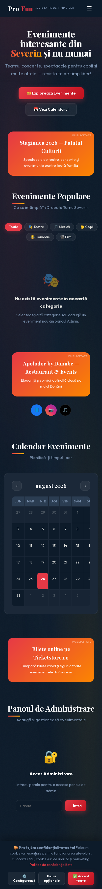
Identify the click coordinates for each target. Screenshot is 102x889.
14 (65, 545)
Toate (13, 227)
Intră (77, 805)
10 (18, 545)
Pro (41, 8)
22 (77, 562)
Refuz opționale (52, 878)
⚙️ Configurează (24, 878)
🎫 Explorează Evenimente (51, 93)
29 (78, 579)
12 (43, 545)
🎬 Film (66, 237)
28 (65, 579)
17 (18, 562)
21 (65, 562)
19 (43, 562)
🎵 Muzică (62, 227)
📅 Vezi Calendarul (51, 109)
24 (18, 579)
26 (43, 579)
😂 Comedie (40, 237)
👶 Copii (86, 227)
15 (77, 545)
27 (54, 579)
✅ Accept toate (81, 878)
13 (54, 545)
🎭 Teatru (36, 227)
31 (18, 595)
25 (31, 579)
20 (54, 562)
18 (30, 562)
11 (30, 545)
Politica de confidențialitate (51, 864)
